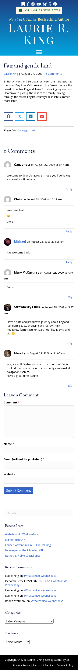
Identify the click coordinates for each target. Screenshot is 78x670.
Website (9, 474)
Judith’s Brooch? (15, 539)
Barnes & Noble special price (23, 555)
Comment (12, 402)
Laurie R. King (39, 33)
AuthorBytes (61, 659)
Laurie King (11, 73)
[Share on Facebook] (8, 116)
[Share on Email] (42, 116)
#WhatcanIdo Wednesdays (21, 534)
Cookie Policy (65, 665)
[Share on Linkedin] (30, 116)
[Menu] (39, 52)
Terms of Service (43, 665)
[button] (39, 10)
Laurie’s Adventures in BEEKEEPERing (28, 545)
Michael (20, 241)
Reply (69, 189)
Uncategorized (25, 130)
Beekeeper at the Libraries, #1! (24, 550)
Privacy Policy (21, 665)
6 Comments (53, 73)
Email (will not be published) (24, 459)
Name (9, 444)
